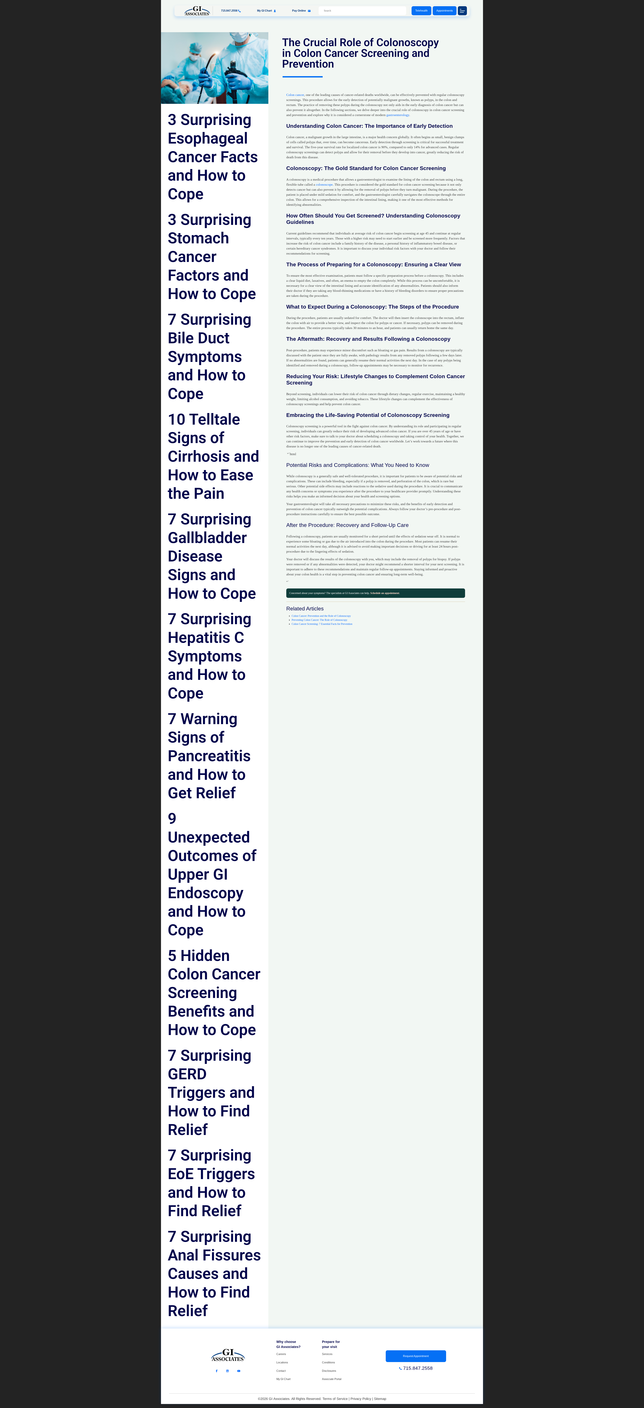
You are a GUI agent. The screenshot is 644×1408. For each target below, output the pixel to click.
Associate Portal (331, 1379)
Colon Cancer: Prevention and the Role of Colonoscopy (321, 615)
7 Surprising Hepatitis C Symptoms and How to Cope (209, 656)
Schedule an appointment (384, 593)
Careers (281, 1354)
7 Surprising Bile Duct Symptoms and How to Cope (209, 356)
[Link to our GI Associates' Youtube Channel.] (238, 1371)
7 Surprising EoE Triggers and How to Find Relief (211, 1183)
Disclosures (329, 1370)
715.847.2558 (229, 10)
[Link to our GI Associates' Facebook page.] (221, 1371)
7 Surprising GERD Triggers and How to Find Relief (211, 1092)
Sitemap (380, 1399)
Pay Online (299, 10)
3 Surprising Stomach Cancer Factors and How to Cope (212, 256)
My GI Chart (265, 10)
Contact (281, 1370)
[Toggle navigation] (462, 10)
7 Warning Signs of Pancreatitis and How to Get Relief (209, 756)
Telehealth (421, 10)
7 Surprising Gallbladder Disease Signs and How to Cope (212, 556)
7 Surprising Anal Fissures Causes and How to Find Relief (214, 1273)
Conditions (328, 1362)
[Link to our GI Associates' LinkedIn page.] (231, 1371)
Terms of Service (335, 1399)
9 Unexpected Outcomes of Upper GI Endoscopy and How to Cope (212, 874)
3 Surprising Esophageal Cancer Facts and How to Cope (213, 157)
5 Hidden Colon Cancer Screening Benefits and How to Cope (214, 992)
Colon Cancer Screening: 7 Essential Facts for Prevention (322, 623)
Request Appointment (416, 1356)
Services (327, 1354)
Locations (282, 1362)
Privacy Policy (361, 1399)
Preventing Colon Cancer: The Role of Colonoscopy (319, 619)
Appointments (444, 10)
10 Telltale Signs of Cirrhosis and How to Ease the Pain (213, 456)
